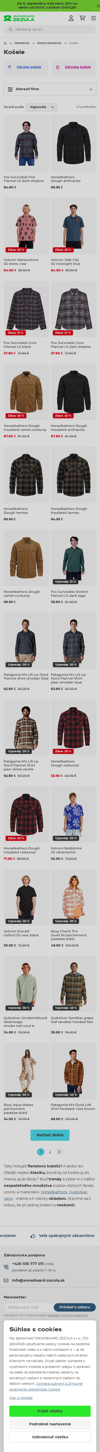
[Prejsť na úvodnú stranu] (5, 43)
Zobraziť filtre (27, 89)
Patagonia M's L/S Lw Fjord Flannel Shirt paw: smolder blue (68, 679)
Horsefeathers (54, 1192)
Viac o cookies (21, 1398)
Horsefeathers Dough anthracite (66, 179)
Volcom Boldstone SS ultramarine (66, 850)
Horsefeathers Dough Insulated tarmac (69, 511)
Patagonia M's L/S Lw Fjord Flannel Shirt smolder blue (26, 677)
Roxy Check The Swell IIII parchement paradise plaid (69, 935)
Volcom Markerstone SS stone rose (21, 262)
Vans (8, 1199)
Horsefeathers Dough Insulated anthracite (69, 428)
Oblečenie (22, 43)
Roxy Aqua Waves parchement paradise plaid (18, 1109)
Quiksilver (78, 1192)
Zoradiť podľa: (14, 107)
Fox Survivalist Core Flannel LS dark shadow (71, 345)
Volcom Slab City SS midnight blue (65, 262)
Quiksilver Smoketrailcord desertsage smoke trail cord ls (25, 1022)
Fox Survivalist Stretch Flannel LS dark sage (69, 594)
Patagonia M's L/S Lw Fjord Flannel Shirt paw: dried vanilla (21, 765)
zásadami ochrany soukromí (68, 1315)
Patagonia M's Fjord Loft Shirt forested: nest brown (73, 1107)
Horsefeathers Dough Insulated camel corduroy (25, 428)
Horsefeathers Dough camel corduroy (22, 594)
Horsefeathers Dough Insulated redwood (22, 850)
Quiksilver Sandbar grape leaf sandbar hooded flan (72, 1020)
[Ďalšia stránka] (59, 1152)
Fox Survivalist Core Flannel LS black (20, 345)
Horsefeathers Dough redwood (65, 763)
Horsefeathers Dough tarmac (16, 511)
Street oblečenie (49, 43)
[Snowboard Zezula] (19, 18)
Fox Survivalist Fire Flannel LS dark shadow (24, 179)
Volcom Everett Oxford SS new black (21, 933)
